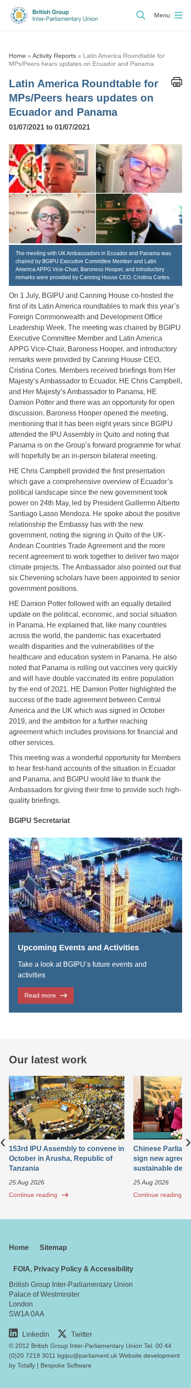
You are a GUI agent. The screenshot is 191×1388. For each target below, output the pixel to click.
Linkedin (35, 1334)
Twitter (81, 1334)
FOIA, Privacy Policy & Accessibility (73, 1269)
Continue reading (33, 1194)
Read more (40, 995)
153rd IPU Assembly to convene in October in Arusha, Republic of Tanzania (66, 1158)
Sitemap (53, 1247)
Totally (26, 1365)
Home (17, 55)
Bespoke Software (66, 1365)
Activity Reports (54, 55)
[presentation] (3, 1141)
